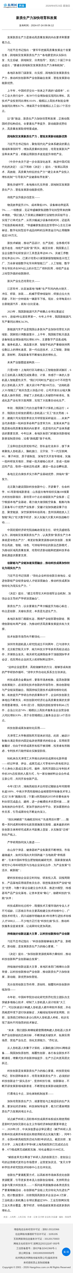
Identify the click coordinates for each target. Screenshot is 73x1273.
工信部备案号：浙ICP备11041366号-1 (36, 1248)
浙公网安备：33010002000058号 (36, 1253)
